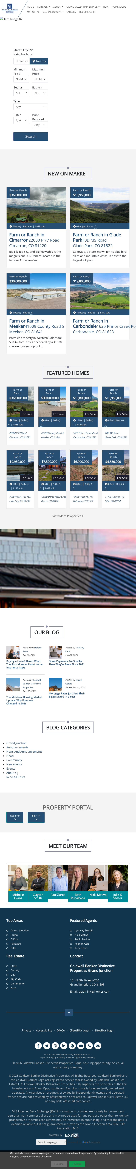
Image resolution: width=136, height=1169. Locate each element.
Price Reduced (38, 117)
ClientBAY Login (79, 1030)
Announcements (17, 747)
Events (10, 768)
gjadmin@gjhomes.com (94, 991)
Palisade (16, 943)
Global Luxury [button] (52, 11)
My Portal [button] (33, 11)
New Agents (14, 764)
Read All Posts (15, 777)
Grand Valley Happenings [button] (82, 6)
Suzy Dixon (81, 948)
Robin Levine (82, 939)
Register (15, 815)
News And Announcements (24, 751)
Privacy (26, 1030)
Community (14, 760)
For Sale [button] (42, 6)
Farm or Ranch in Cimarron (26, 237)
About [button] (57, 6)
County (15, 970)
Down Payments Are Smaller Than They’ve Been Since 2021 (66, 662)
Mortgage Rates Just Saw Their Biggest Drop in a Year (67, 695)
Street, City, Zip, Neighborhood (23, 52)
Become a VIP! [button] (87, 11)
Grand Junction (16, 743)
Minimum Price (19, 71)
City (13, 974)
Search (36, 136)
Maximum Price (39, 71)
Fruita (14, 934)
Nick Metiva (81, 934)
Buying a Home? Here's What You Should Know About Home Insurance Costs (24, 664)
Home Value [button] (119, 6)
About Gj (12, 773)
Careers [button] (71, 11)
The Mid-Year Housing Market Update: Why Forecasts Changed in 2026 (24, 700)
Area (13, 988)
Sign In (36, 815)
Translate (94, 1142)
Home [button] (30, 6)
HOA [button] (105, 6)
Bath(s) (37, 87)
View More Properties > (68, 516)
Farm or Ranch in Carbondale (90, 323)
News (10, 756)
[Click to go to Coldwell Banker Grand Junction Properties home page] (10, 8)
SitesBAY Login (104, 1030)
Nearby (40, 61)
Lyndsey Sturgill (84, 930)
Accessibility (44, 1030)
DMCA (61, 1030)
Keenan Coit (82, 943)
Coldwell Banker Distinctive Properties (32, 683)
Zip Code (16, 979)
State (14, 966)
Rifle (13, 948)
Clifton (15, 939)
